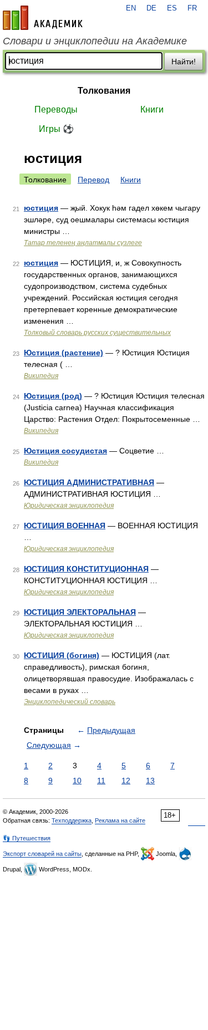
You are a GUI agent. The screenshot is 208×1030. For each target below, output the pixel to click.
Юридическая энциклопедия (69, 505)
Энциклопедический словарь (69, 702)
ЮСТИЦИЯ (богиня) (61, 655)
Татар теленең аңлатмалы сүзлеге (83, 243)
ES (172, 8)
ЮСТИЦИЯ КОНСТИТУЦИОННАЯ (86, 568)
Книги (152, 109)
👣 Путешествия (26, 838)
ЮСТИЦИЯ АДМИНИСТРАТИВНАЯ (89, 482)
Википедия (41, 376)
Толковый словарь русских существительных (97, 332)
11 (101, 780)
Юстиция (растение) (63, 352)
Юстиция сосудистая (65, 450)
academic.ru (43, 18)
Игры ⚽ (56, 129)
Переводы (56, 109)
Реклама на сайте (120, 820)
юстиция (41, 207)
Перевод (93, 179)
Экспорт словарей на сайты (42, 853)
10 (77, 780)
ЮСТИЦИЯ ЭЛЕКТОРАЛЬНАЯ (80, 612)
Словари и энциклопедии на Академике (95, 41)
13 (150, 780)
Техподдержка (72, 820)
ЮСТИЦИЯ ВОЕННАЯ (64, 525)
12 (125, 780)
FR (192, 8)
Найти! (183, 61)
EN (131, 8)
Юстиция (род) (53, 395)
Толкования (104, 90)
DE (151, 8)
